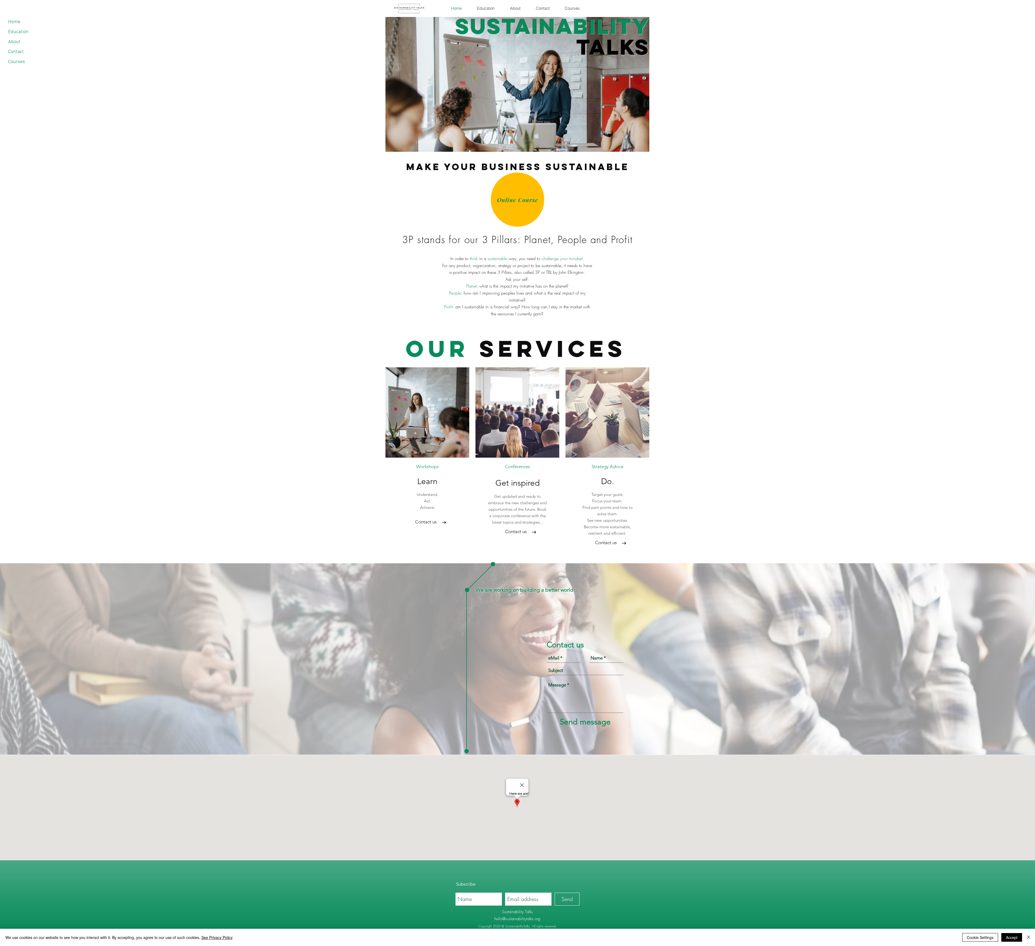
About (14, 42)
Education (18, 32)
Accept (1011, 937)
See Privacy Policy (217, 937)
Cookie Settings (980, 937)
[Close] (1028, 937)
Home (14, 22)
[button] (517, 466)
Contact (16, 52)
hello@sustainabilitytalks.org (517, 918)
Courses (16, 62)
